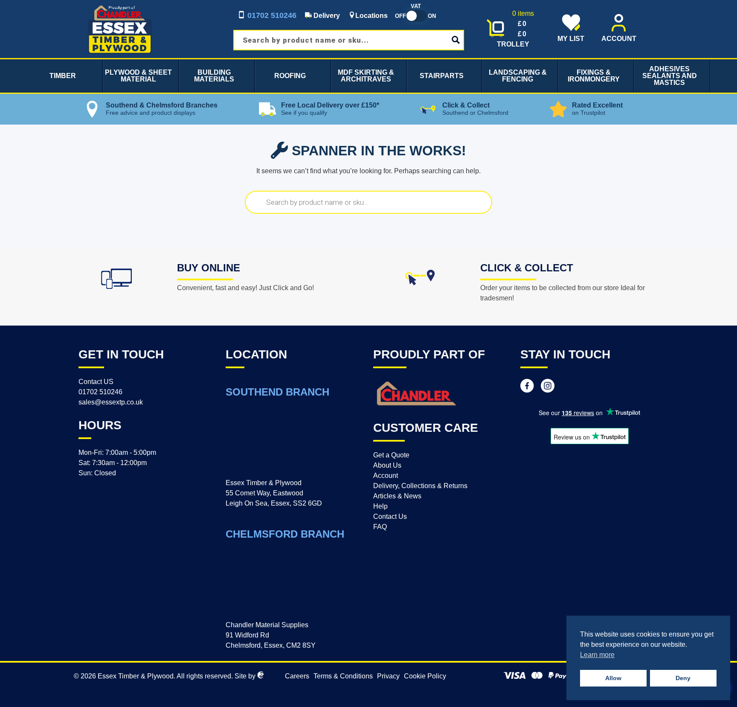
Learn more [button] (597, 654)
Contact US (95, 381)
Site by (246, 676)
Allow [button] (613, 678)
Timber (62, 75)
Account (385, 475)
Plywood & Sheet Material (138, 76)
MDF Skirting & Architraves (366, 76)
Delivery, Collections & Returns (420, 485)
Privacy (388, 676)
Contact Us (390, 516)
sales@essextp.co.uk (110, 402)
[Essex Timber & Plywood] (120, 5)
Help (380, 506)
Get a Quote (391, 455)
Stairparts (442, 75)
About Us (387, 465)
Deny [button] (683, 678)
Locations (371, 15)
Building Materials (214, 76)
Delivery (326, 15)
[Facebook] (527, 387)
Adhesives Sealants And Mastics (669, 75)
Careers (297, 676)
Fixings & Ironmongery (594, 76)
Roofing (290, 75)
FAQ (380, 526)
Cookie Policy (425, 676)
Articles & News (397, 496)
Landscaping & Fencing (518, 76)
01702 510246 (270, 15)
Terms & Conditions (343, 676)
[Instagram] (547, 387)
